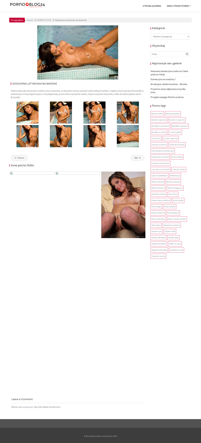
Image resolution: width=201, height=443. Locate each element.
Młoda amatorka (173, 182)
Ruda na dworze (158, 213)
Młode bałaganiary (175, 188)
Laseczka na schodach (160, 169)
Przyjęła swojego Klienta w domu (167, 97)
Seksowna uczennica (171, 225)
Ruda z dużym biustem (177, 219)
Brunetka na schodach (160, 126)
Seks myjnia (156, 225)
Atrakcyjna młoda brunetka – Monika (169, 84)
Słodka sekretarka (158, 237)
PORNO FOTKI (107, 28)
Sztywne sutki (170, 231)
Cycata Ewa (156, 138)
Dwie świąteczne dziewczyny (162, 151)
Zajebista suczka (176, 250)
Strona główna (152, 5)
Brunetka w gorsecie (180, 126)
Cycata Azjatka (175, 132)
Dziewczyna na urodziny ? (163, 79)
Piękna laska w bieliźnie (160, 200)
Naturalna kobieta (158, 194)
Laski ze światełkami (159, 175)
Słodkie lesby (173, 237)
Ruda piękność (173, 213)
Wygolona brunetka (159, 250)
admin (70, 28)
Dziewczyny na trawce (160, 157)
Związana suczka (158, 256)
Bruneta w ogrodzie (177, 120)
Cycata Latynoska (171, 138)
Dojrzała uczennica (159, 144)
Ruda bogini (156, 206)
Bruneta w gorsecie (158, 120)
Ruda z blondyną (158, 219)
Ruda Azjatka (178, 200)
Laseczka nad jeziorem (160, 163)
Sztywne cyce (156, 231)
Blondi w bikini (157, 113)
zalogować (27, 406)
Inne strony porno (178, 5)
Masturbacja (175, 175)
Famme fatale (177, 157)
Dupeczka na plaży (177, 144)
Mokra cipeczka (157, 182)
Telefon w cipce (175, 244)
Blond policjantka (173, 113)
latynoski (94, 28)
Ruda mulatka (169, 206)
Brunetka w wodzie (158, 132)
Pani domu (173, 194)
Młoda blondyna (158, 188)
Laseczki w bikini (178, 169)
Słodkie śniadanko (158, 244)
